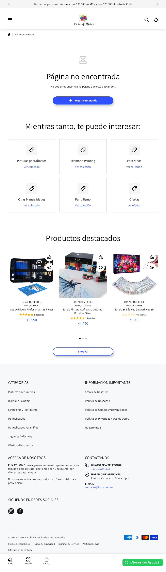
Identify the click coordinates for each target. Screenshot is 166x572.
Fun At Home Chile (32, 301)
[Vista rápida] (49, 267)
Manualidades (32, 305)
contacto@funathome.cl (99, 487)
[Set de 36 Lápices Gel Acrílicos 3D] (134, 274)
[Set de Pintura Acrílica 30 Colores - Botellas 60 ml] (82, 274)
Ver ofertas (134, 205)
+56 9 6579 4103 (100, 469)
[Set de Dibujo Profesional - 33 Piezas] (31, 274)
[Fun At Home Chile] (83, 19)
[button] (10, 4)
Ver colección (32, 167)
